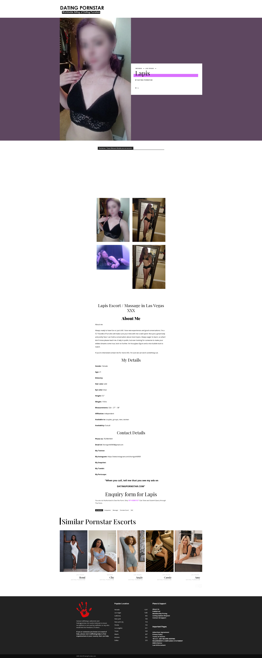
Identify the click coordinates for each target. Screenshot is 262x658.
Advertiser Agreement (160, 632)
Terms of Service (158, 637)
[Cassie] (159, 551)
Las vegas (149, 68)
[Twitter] (142, 84)
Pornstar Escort (124, 510)
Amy (197, 577)
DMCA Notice (157, 643)
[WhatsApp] (151, 84)
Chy (112, 577)
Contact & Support (159, 618)
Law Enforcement (159, 645)
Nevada (139, 68)
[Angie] (131, 551)
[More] (156, 84)
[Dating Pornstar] (82, 10)
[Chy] (102, 551)
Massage (115, 510)
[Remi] (73, 551)
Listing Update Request (161, 616)
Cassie (168, 577)
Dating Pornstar (145, 80)
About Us (155, 609)
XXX (132, 510)
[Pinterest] (147, 84)
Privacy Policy (157, 634)
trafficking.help (95, 634)
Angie (139, 577)
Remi (82, 577)
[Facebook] (137, 84)
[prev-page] (197, 586)
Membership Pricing (159, 613)
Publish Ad (156, 611)
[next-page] (200, 586)
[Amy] (188, 551)
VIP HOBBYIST (133, 500)
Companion (107, 510)
